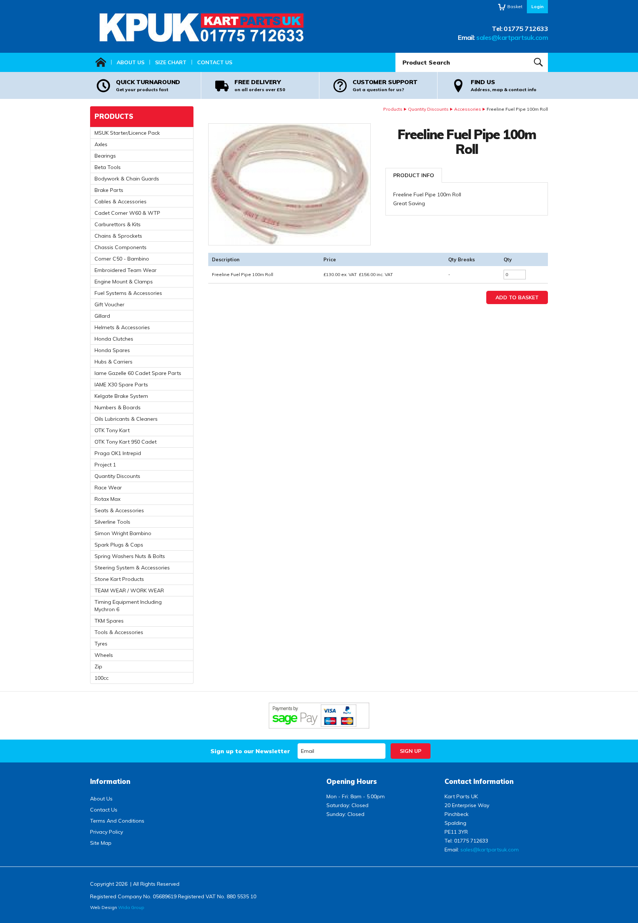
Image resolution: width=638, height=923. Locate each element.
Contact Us (214, 62)
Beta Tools (108, 167)
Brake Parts (109, 190)
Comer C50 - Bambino (122, 258)
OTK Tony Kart (112, 430)
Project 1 (105, 464)
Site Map (101, 843)
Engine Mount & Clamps (124, 281)
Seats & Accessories (119, 510)
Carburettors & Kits (118, 224)
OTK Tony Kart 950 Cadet (126, 441)
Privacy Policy (106, 832)
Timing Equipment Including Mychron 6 (128, 606)
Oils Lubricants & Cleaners (126, 419)
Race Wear (108, 487)
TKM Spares (109, 620)
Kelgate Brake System (121, 396)
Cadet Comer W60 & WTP (127, 213)
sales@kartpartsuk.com (512, 37)
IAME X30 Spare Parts (121, 384)
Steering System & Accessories (132, 567)
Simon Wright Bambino (123, 533)
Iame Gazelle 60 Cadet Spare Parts (138, 373)
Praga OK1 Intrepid (118, 453)
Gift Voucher (109, 304)
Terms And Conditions (117, 820)
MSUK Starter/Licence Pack (127, 133)
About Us (130, 62)
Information (110, 781)
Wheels (104, 655)
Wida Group (131, 907)
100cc (102, 678)
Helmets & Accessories (122, 327)
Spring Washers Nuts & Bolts (130, 556)
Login (537, 6)
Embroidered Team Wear (126, 270)
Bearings (105, 155)
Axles (101, 144)
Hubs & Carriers (114, 361)
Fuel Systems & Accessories (128, 293)
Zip (98, 666)
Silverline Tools (112, 522)
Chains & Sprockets (118, 236)
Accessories (467, 109)
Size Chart (170, 62)
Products (392, 109)
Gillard (102, 316)
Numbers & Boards (118, 407)
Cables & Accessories (121, 201)
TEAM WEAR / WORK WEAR (129, 590)
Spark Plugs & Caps (119, 544)
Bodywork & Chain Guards (127, 178)
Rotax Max (107, 499)
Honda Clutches (114, 338)
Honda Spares (112, 350)
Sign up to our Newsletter (250, 751)
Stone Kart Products (119, 579)
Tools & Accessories (119, 632)
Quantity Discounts (428, 109)
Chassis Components (121, 247)
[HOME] (100, 62)
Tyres (101, 643)
